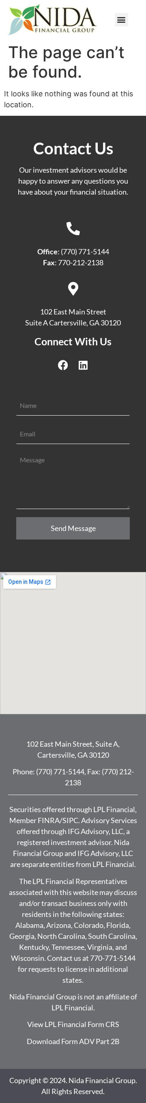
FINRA (49, 820)
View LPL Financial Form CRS (73, 1024)
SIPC (70, 820)
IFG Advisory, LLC (95, 831)
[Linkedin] (83, 365)
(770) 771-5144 (60, 771)
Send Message (73, 528)
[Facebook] (63, 365)
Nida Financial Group (102, 1080)
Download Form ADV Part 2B (73, 1041)
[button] (121, 19)
